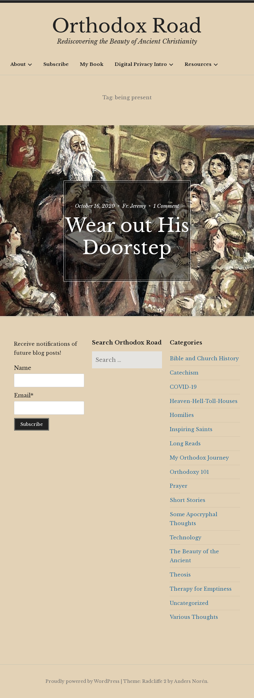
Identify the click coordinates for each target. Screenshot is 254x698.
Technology (185, 537)
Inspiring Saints (191, 429)
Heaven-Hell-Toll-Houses (204, 401)
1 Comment (166, 206)
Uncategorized (189, 603)
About (18, 64)
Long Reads (185, 443)
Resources (198, 64)
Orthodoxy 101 (189, 472)
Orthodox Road (127, 26)
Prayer (178, 486)
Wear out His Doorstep (127, 236)
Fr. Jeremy (134, 206)
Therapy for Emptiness (201, 589)
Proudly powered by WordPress (83, 681)
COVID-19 (183, 387)
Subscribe (56, 64)
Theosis (180, 575)
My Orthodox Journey (199, 458)
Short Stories (187, 500)
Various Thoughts (194, 617)
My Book (91, 64)
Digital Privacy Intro (141, 64)
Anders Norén (190, 681)
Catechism (184, 373)
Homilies (182, 415)
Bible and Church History (204, 358)
